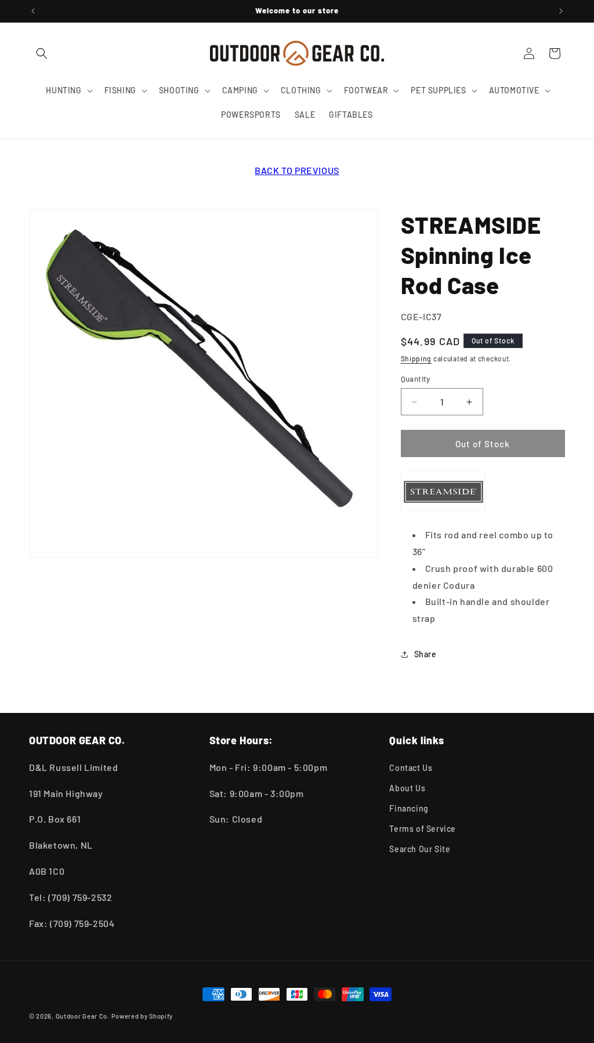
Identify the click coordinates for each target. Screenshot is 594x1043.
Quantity (415, 378)
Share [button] (425, 654)
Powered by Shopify (142, 1016)
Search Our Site (419, 849)
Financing (408, 808)
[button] (42, 53)
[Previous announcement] (33, 11)
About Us (407, 788)
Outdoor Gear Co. (83, 1016)
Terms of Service (422, 829)
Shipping (416, 358)
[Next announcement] (561, 11)
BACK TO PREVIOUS (297, 170)
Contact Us (410, 768)
